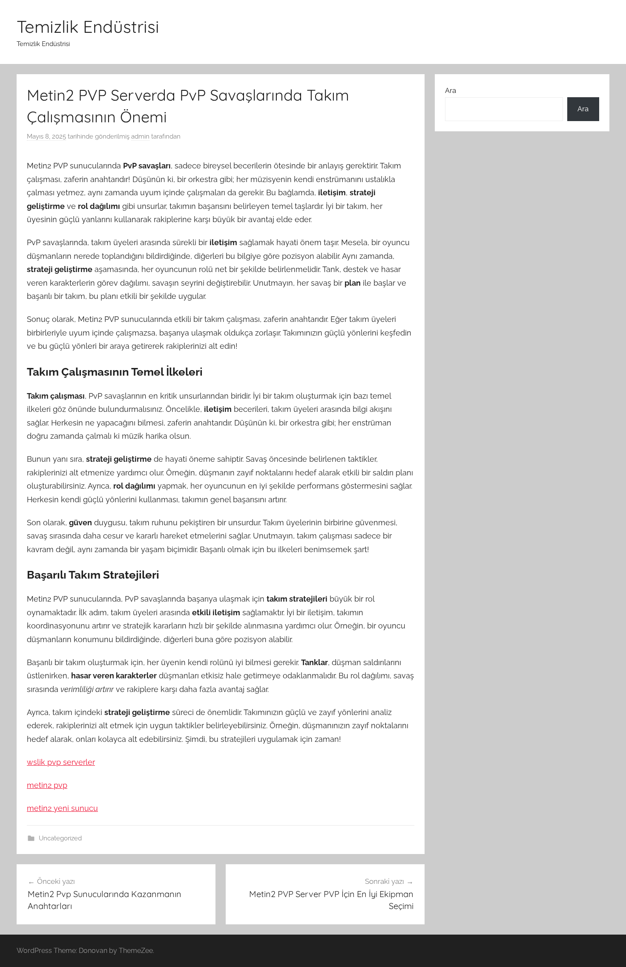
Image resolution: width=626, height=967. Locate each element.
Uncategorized (60, 838)
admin (140, 136)
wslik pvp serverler (61, 762)
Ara (450, 90)
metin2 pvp (47, 785)
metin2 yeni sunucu (62, 808)
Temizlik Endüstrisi (88, 26)
